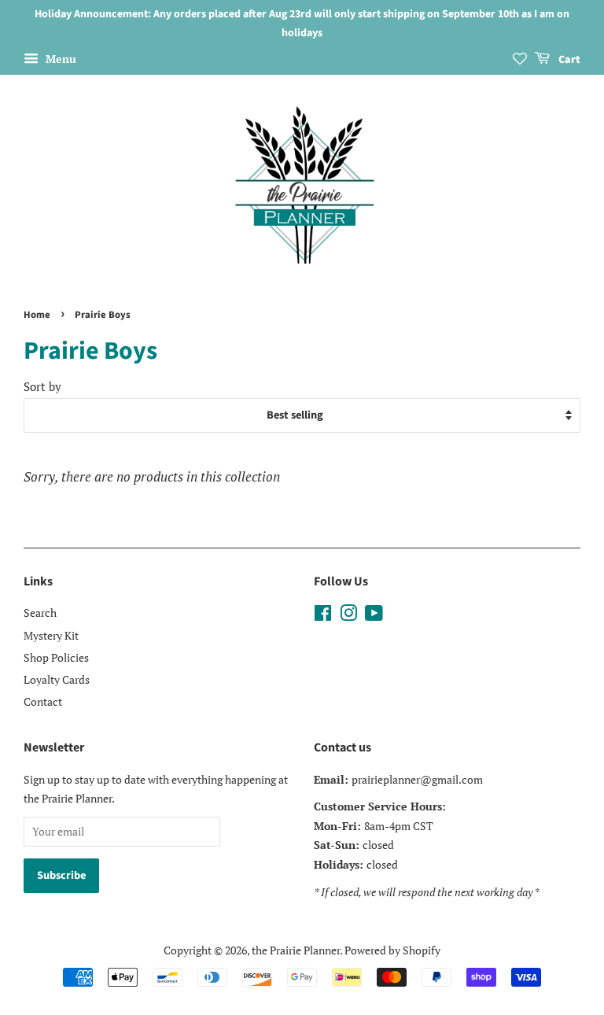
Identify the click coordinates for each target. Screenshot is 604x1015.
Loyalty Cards (57, 679)
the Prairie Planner (296, 950)
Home (37, 315)
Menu (59, 58)
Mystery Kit (51, 635)
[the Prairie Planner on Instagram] (348, 615)
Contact (43, 701)
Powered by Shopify (392, 950)
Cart (568, 60)
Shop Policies (56, 657)
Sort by (42, 386)
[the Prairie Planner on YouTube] (374, 615)
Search (40, 612)
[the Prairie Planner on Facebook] (323, 615)
